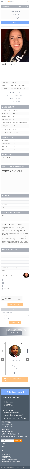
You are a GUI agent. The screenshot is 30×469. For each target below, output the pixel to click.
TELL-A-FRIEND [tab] (15, 99)
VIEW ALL (14, 322)
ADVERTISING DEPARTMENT (9, 428)
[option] (15, 359)
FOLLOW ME (14, 11)
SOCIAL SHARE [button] (15, 102)
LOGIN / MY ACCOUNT (7, 448)
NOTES (15, 15)
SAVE (14, 18)
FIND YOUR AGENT (7, 453)
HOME (3, 446)
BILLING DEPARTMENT (8, 431)
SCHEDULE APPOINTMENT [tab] (15, 95)
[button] (24, 2)
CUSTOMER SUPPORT (7, 424)
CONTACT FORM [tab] (15, 92)
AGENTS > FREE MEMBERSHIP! (9, 459)
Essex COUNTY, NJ (14, 333)
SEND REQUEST (14, 304)
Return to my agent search (12, 380)
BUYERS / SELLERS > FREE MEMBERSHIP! (12, 461)
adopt (15, 353)
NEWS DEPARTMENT (7, 429)
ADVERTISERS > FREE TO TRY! (9, 463)
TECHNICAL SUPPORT (7, 426)
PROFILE (15, 23)
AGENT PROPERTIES (7, 454)
